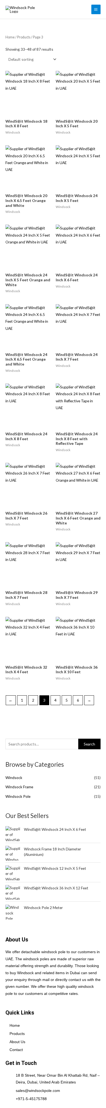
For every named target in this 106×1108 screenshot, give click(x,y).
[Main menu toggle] (96, 9)
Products (23, 37)
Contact (16, 1050)
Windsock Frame (19, 786)
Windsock (13, 777)
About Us (17, 1042)
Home (10, 37)
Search (89, 744)
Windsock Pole (17, 796)
